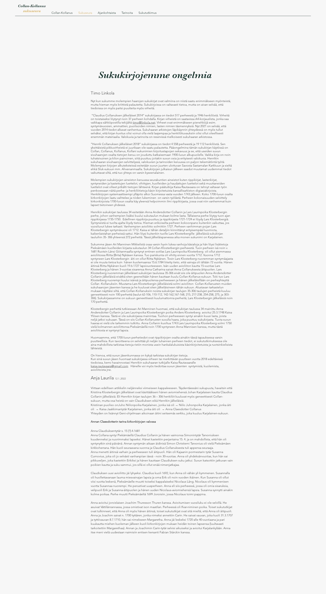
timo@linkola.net (144, 122)
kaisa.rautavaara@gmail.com (109, 366)
